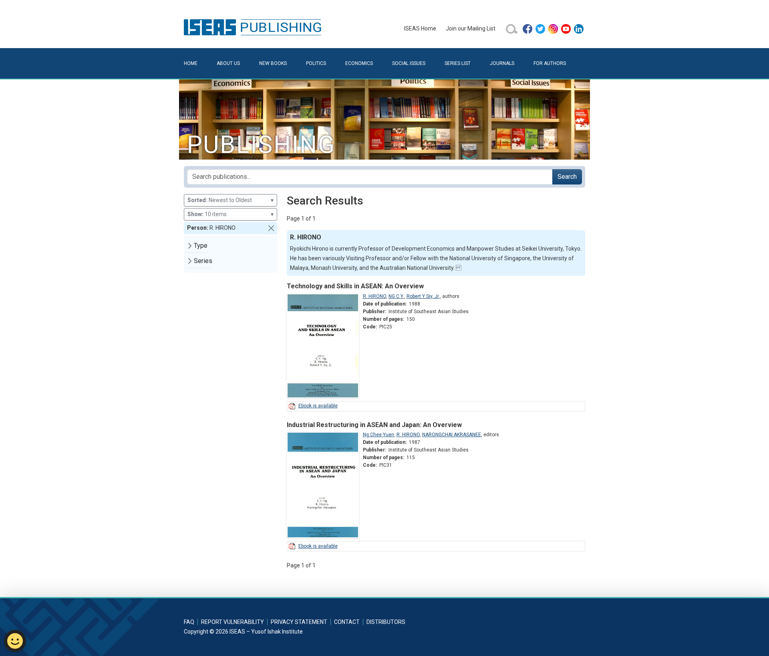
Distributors (385, 622)
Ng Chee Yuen (378, 434)
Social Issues (408, 63)
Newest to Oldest (230, 200)
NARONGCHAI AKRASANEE (451, 434)
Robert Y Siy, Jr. (423, 296)
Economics (359, 63)
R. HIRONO (374, 296)
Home (190, 63)
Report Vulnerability (232, 622)
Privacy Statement (299, 622)
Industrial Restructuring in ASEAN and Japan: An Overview (374, 425)
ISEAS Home (420, 28)
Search (567, 176)
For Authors (549, 63)
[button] (271, 228)
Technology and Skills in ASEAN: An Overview (355, 286)
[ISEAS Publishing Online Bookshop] (254, 27)
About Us (228, 63)
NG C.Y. (396, 296)
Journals (502, 63)
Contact (347, 622)
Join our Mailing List (470, 28)
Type (200, 245)
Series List (458, 63)
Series (203, 261)
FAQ (189, 622)
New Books (273, 63)
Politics (316, 63)
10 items (230, 214)
